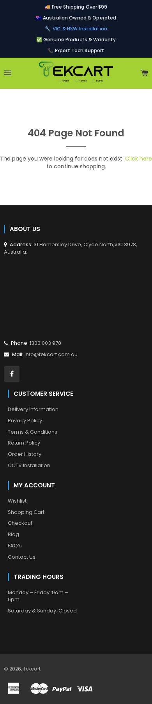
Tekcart (32, 668)
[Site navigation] (8, 73)
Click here (138, 158)
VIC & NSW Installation (80, 28)
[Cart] (144, 73)
